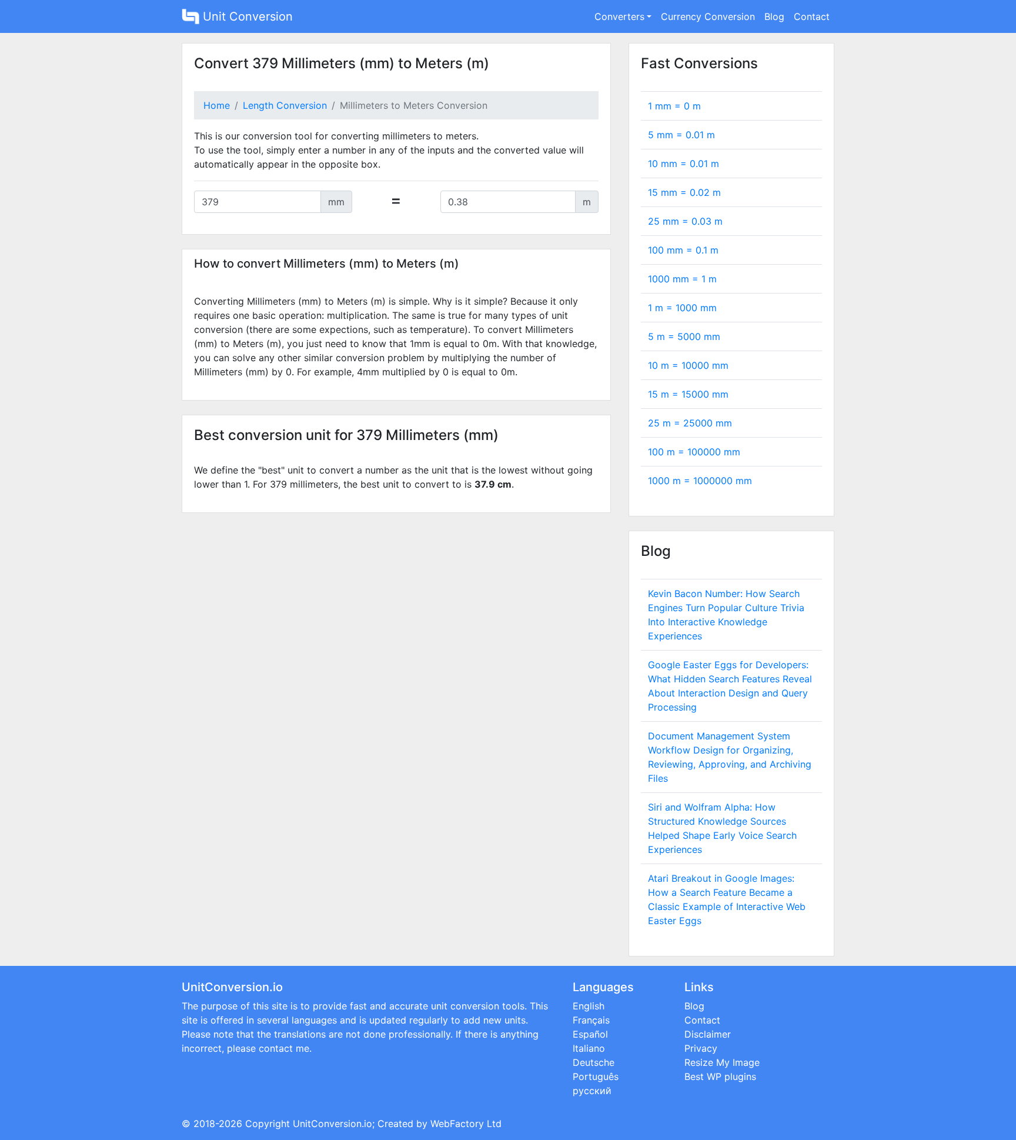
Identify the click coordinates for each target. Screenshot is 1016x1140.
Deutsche (593, 1062)
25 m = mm (690, 423)
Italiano (589, 1048)
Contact (812, 16)
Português (596, 1076)
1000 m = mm (700, 480)
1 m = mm (682, 308)
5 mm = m (681, 135)
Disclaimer (707, 1034)
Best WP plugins (720, 1076)
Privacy (700, 1048)
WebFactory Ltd (466, 1123)
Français (591, 1020)
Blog (774, 16)
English (588, 1006)
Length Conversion (285, 105)
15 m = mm (688, 394)
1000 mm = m (682, 279)
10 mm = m (683, 163)
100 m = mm (694, 452)
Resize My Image (722, 1062)
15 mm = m (684, 192)
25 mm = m (685, 221)
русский (592, 1090)
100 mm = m (683, 250)
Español (590, 1034)
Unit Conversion (246, 16)
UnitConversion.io (332, 1123)
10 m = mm (688, 365)
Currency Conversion (708, 16)
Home (216, 105)
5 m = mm (684, 336)
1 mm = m (674, 106)
